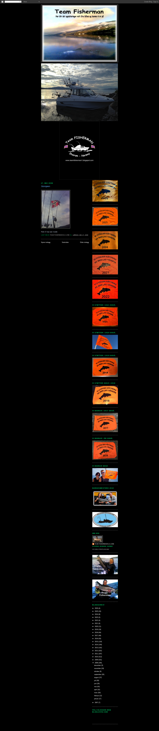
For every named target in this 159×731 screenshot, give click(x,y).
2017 (96, 635)
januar (96, 699)
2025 (96, 611)
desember (97, 665)
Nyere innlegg (45, 242)
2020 (96, 626)
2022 (96, 620)
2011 (96, 654)
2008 (96, 663)
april (95, 689)
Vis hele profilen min (100, 549)
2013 (96, 647)
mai (95, 686)
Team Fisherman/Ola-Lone (104, 544)
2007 (96, 702)
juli (95, 680)
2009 (96, 660)
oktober (97, 671)
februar (96, 696)
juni (95, 683)
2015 (96, 641)
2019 (96, 629)
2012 (96, 651)
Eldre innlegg (84, 242)
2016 (96, 638)
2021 (96, 623)
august (96, 677)
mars (96, 692)
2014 (96, 644)
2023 (96, 617)
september (98, 674)
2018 (96, 632)
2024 (96, 614)
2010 (96, 657)
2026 (96, 608)
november (97, 668)
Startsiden (65, 242)
